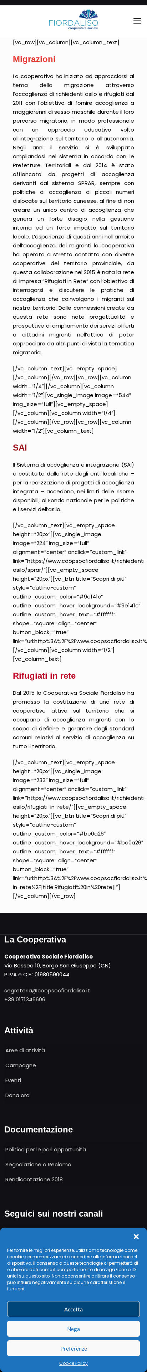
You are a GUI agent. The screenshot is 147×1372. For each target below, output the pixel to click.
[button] (136, 1236)
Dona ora (17, 1095)
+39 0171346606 (24, 999)
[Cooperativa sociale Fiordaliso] (73, 19)
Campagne (20, 1065)
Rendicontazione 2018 (34, 1179)
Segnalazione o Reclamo (38, 1164)
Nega (73, 1329)
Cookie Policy (73, 1363)
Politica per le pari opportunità (45, 1149)
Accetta (73, 1309)
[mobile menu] (137, 21)
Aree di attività (25, 1050)
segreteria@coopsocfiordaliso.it (47, 990)
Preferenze (73, 1348)
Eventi (13, 1080)
